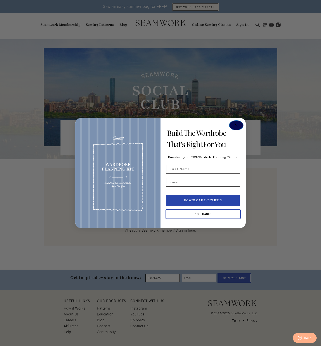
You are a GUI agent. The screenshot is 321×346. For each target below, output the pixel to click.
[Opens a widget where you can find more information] (305, 338)
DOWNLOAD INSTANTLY (203, 200)
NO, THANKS (203, 214)
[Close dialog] (236, 125)
